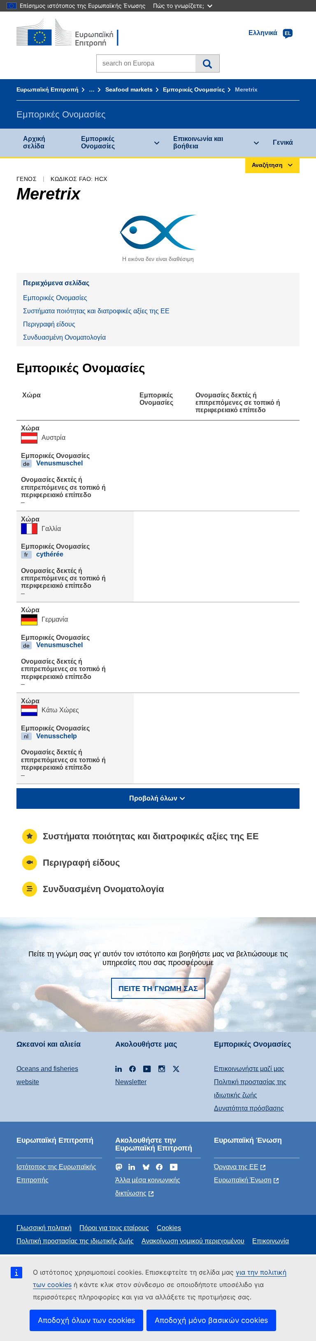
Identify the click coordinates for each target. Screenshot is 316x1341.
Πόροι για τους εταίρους (114, 1227)
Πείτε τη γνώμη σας (158, 988)
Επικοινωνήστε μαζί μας (249, 1068)
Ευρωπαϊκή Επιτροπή (47, 89)
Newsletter (130, 1081)
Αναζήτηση (207, 63)
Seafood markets (129, 89)
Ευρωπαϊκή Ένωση (243, 1180)
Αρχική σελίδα (34, 142)
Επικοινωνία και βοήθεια (198, 142)
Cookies (169, 1227)
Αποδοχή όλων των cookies (86, 1320)
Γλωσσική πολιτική (44, 1227)
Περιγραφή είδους (49, 324)
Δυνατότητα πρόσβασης (249, 1108)
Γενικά (283, 142)
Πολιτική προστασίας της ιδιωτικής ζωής (75, 1241)
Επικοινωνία (270, 1241)
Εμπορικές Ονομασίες (194, 89)
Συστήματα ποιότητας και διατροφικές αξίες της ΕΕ (96, 311)
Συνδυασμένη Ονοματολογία (64, 337)
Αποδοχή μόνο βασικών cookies (211, 1320)
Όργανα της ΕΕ (236, 1166)
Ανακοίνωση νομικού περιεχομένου (193, 1241)
